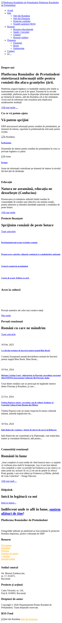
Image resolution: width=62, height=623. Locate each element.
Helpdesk (5, 548)
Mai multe (6, 315)
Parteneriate (18, 48)
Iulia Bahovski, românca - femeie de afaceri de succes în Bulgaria (29, 430)
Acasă (10, 10)
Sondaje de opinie (9, 553)
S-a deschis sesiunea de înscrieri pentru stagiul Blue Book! (25, 350)
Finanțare (17, 43)
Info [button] (9, 13)
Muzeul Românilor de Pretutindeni (23, 300)
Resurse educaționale (23, 29)
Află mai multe (8, 212)
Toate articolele (8, 231)
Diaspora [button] (11, 40)
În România (6, 143)
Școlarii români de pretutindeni (14, 266)
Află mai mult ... (9, 481)
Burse (16, 45)
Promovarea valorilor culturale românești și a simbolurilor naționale (30, 254)
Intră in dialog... (8, 503)
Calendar (5, 556)
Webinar (5, 551)
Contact (11, 51)
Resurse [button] (11, 26)
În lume (4, 162)
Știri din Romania (29, 619)
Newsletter (6, 545)
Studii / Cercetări (21, 32)
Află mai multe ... (9, 107)
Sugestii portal (8, 559)
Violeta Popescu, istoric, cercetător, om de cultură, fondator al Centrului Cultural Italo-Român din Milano (27, 403)
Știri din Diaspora (21, 18)
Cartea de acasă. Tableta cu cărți (15, 278)
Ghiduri (17, 34)
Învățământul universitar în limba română (19, 242)
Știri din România (21, 15)
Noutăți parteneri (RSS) (24, 24)
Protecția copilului (21, 21)
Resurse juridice (20, 37)
